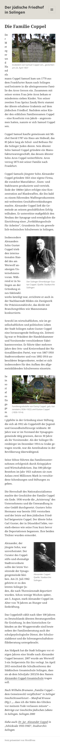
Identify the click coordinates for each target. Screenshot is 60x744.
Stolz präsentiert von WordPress (20, 740)
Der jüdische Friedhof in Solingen (24, 10)
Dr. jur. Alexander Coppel (33, 721)
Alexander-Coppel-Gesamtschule (24, 678)
